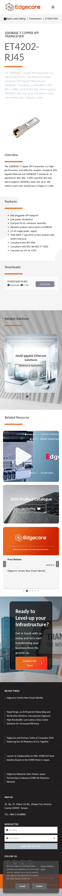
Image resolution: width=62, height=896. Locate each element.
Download (45, 284)
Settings (50, 866)
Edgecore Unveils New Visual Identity (25, 697)
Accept (22, 886)
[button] (24, 396)
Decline (39, 886)
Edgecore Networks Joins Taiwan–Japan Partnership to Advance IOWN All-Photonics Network (28, 778)
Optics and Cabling (15, 18)
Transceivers (35, 18)
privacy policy (43, 867)
